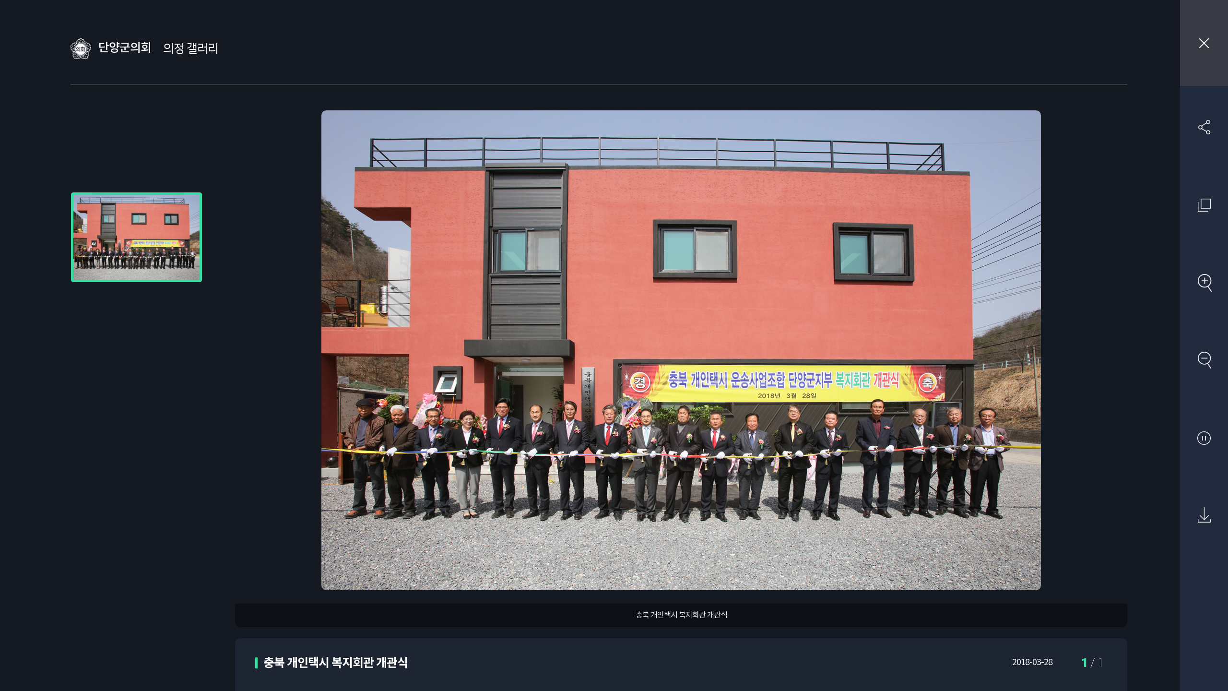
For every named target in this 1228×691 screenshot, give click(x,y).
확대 (1204, 282)
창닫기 (1204, 43)
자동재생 (1204, 437)
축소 (1204, 359)
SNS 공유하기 (1204, 127)
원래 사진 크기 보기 (1204, 204)
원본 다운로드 (1204, 515)
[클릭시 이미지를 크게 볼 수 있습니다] (136, 237)
